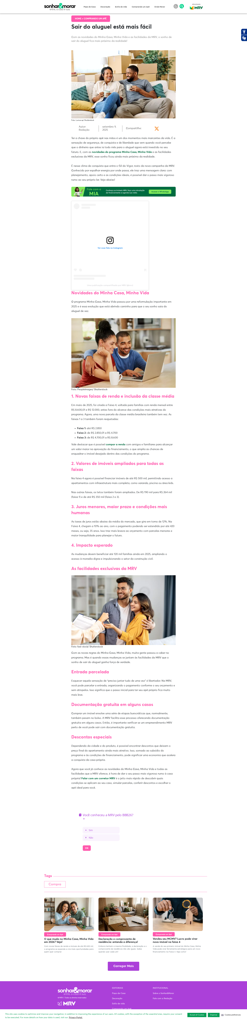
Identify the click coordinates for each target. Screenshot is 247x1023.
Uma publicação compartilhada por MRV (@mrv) (110, 285)
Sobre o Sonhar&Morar (163, 993)
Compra (55, 884)
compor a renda (115, 444)
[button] (231, 1015)
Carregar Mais (123, 966)
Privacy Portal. (75, 1018)
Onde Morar (159, 7)
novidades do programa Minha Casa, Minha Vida (122, 152)
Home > (79, 19)
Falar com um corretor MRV (98, 778)
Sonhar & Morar (60, 4)
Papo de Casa (90, 7)
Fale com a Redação (162, 999)
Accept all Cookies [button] (197, 1015)
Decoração (105, 7)
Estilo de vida (121, 7)
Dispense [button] (213, 1015)
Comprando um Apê (141, 7)
